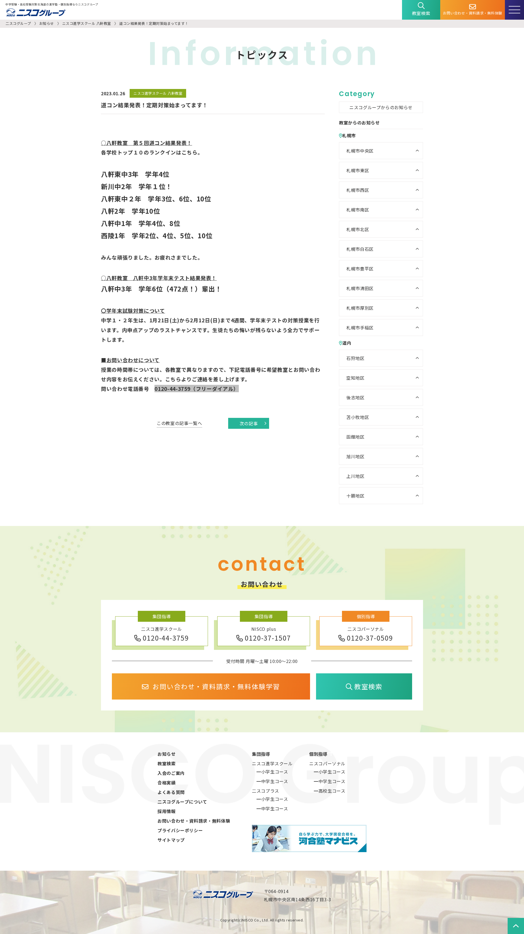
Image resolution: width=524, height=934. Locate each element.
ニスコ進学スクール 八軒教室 (86, 23)
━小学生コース (272, 771)
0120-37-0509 (370, 638)
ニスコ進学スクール (272, 763)
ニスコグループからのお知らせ (381, 107)
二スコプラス (265, 790)
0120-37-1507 (268, 638)
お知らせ (46, 23)
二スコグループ (18, 23)
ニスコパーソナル (327, 763)
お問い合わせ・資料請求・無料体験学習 (216, 686)
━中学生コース (272, 781)
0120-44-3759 (166, 638)
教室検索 (421, 13)
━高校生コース (329, 790)
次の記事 (249, 423)
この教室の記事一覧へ (179, 423)
